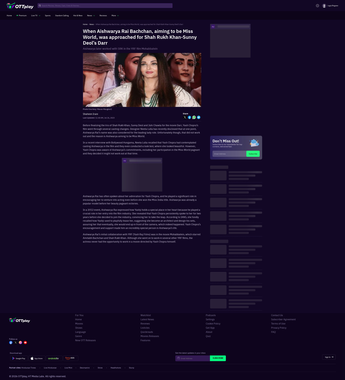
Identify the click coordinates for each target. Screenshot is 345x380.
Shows (78, 327)
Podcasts (211, 315)
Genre (78, 336)
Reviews (145, 323)
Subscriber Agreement (283, 319)
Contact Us (277, 315)
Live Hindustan (50, 367)
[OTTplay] (20, 6)
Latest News (147, 319)
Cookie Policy (213, 323)
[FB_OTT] (10, 343)
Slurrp (131, 367)
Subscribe (253, 153)
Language (80, 331)
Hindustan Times (28, 367)
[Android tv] (54, 358)
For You (79, 315)
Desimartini (85, 367)
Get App (210, 327)
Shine (100, 367)
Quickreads (147, 331)
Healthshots (116, 367)
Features (145, 340)
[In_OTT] (20, 343)
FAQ (273, 331)
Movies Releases (150, 336)
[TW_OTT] (15, 343)
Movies (79, 323)
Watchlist (146, 315)
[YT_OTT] (25, 343)
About (209, 331)
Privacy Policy (278, 327)
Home (78, 319)
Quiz (208, 336)
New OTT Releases (85, 340)
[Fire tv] (70, 358)
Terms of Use (278, 323)
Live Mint (68, 367)
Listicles (145, 327)
